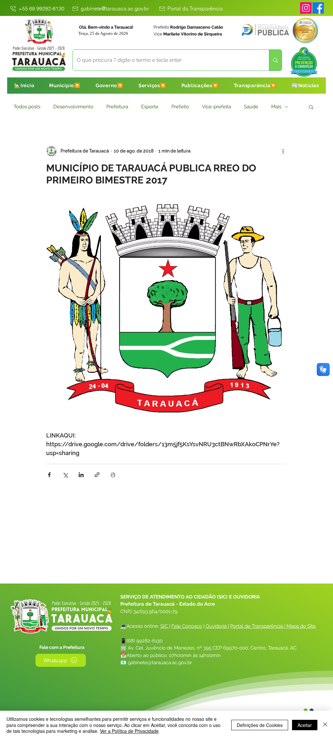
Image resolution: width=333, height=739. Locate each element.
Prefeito (180, 107)
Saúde (251, 107)
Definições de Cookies (260, 725)
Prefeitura (117, 107)
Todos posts (27, 107)
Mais (276, 107)
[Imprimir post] (113, 475)
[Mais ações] (283, 151)
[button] (64, 85)
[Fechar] (325, 725)
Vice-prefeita (216, 107)
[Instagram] (306, 8)
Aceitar (305, 725)
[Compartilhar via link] (97, 475)
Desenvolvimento (73, 107)
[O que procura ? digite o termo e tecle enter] (275, 60)
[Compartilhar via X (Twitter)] (65, 475)
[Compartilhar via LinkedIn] (81, 475)
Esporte (149, 107)
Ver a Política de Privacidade (129, 731)
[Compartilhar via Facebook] (49, 475)
